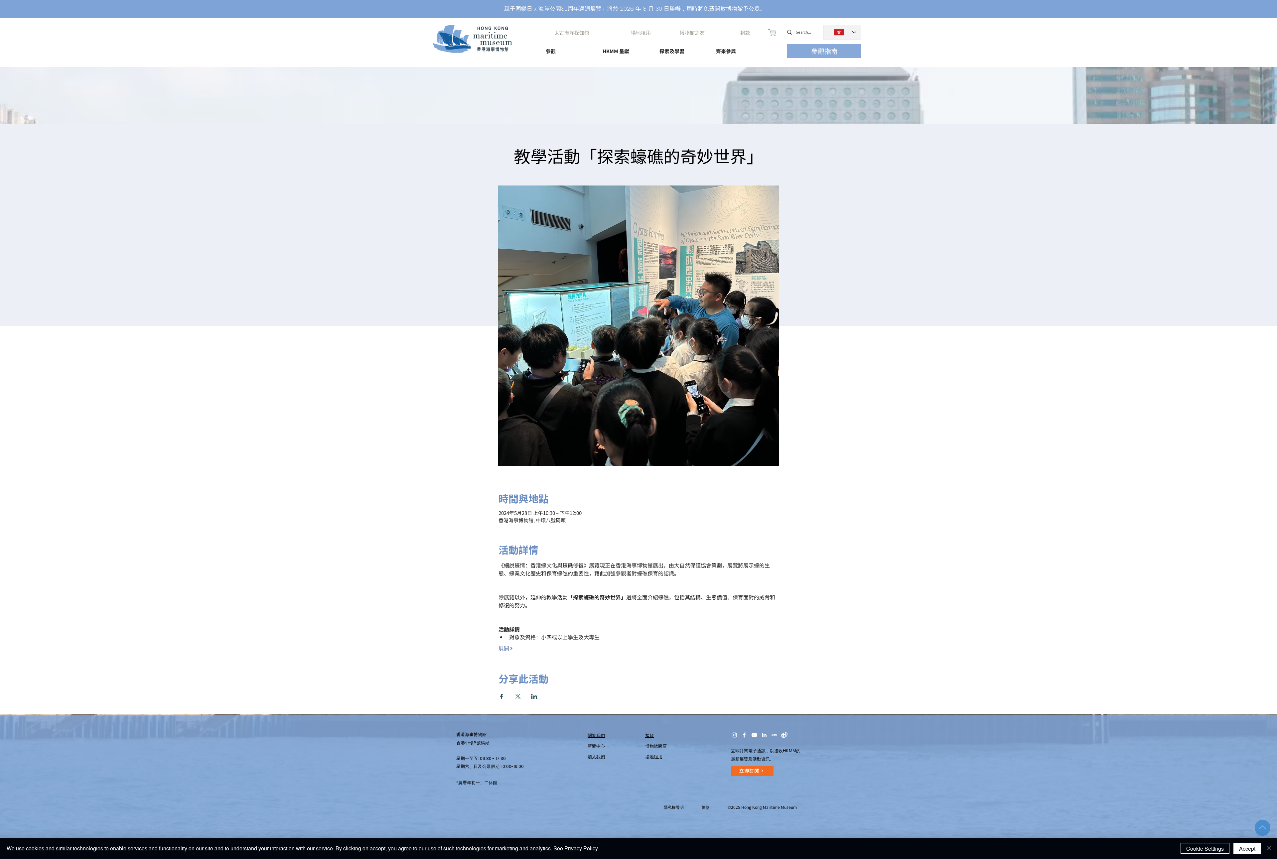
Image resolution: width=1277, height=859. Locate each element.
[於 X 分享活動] (518, 696)
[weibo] (784, 735)
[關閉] (1269, 848)
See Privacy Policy (575, 848)
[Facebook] (744, 735)
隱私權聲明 (674, 807)
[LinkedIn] (764, 735)
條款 (706, 807)
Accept (1247, 848)
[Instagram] (734, 735)
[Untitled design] (774, 735)
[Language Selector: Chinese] (842, 32)
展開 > (505, 648)
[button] (568, 48)
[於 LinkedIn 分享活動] (534, 696)
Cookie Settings (1205, 848)
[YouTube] (754, 735)
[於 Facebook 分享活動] (501, 696)
